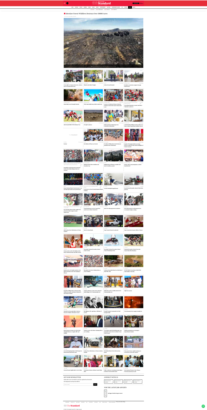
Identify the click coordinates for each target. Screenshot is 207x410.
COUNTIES (76, 7)
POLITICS (81, 7)
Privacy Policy (104, 402)
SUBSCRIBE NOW (136, 3)
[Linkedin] (128, 381)
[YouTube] (138, 381)
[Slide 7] (105, 66)
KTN (122, 7)
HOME (72, 7)
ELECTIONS (108, 7)
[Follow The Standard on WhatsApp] (203, 406)
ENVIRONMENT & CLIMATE (116, 7)
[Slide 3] (97, 66)
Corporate (67, 402)
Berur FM (114, 9)
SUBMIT (95, 384)
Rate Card (78, 402)
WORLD (89, 7)
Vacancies (82, 402)
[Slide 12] (115, 66)
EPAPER (130, 7)
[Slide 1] (94, 66)
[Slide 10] (111, 66)
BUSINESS (85, 7)
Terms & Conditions (112, 402)
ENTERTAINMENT (102, 7)
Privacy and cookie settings (120, 401)
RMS (100, 402)
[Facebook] (109, 381)
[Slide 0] (92, 66)
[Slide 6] (103, 66)
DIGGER (134, 7)
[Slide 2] (96, 66)
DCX (86, 402)
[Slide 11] (113, 66)
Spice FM (107, 9)
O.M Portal (91, 402)
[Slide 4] (99, 66)
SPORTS (97, 7)
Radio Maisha (100, 9)
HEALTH (93, 7)
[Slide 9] (109, 66)
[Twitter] (119, 381)
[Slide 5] (101, 66)
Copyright (96, 402)
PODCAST (125, 7)
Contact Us (72, 402)
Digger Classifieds (112, 393)
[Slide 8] (107, 66)
